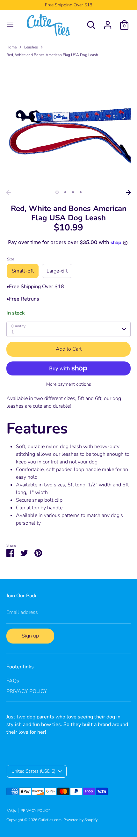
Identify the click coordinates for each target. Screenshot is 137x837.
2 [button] (65, 192)
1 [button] (57, 192)
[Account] (107, 22)
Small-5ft (23, 270)
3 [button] (73, 192)
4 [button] (81, 192)
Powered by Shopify (80, 819)
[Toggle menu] (10, 24)
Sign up (30, 635)
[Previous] (9, 193)
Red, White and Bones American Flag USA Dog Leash (52, 54)
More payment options (68, 384)
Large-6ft (57, 270)
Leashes (31, 47)
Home (11, 47)
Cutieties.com (49, 819)
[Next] (128, 193)
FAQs (12, 680)
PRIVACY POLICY (26, 691)
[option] (68, 124)
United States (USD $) (33, 771)
